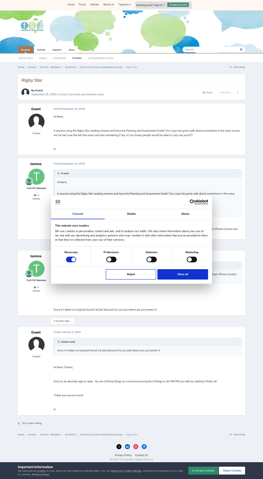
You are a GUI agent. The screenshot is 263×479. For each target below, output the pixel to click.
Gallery (43, 58)
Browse (25, 49)
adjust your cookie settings (126, 470)
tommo (36, 164)
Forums (77, 58)
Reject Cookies (232, 470)
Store (72, 49)
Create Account (178, 4)
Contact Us (141, 455)
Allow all (182, 274)
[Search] (241, 49)
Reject (131, 274)
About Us (108, 4)
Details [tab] (131, 213)
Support (57, 49)
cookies (41, 470)
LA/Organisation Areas (100, 58)
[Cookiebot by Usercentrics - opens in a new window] (192, 202)
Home (71, 4)
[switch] (111, 259)
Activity (41, 49)
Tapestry (124, 4)
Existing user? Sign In (150, 5)
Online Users (25, 58)
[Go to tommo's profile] (36, 177)
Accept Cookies (204, 470)
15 (37, 195)
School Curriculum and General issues (81, 94)
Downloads (59, 58)
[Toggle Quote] (58, 173)
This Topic (226, 49)
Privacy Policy (123, 455)
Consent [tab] (77, 213)
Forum (82, 4)
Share (209, 92)
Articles (94, 4)
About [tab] (185, 213)
